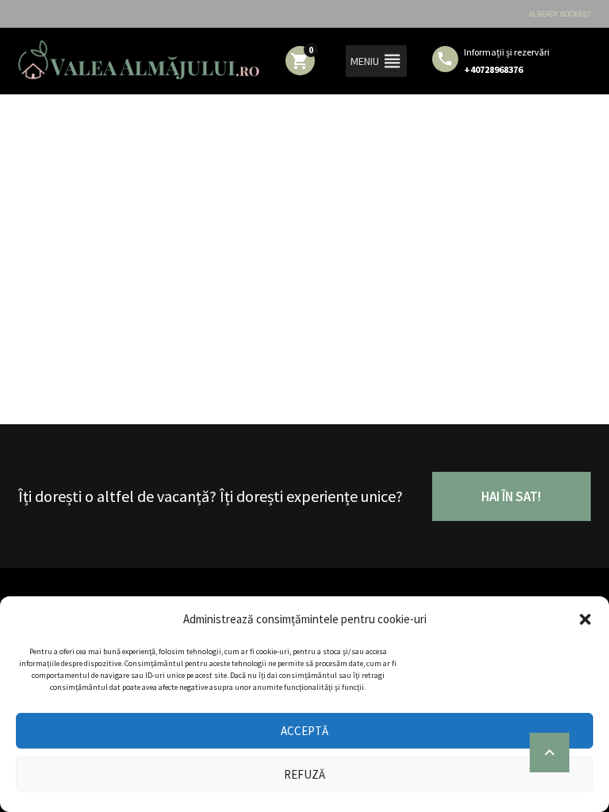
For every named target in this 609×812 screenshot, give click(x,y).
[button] (585, 619)
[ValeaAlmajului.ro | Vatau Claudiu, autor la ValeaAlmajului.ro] (138, 59)
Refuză (304, 774)
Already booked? (560, 14)
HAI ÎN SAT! (511, 496)
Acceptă (304, 730)
